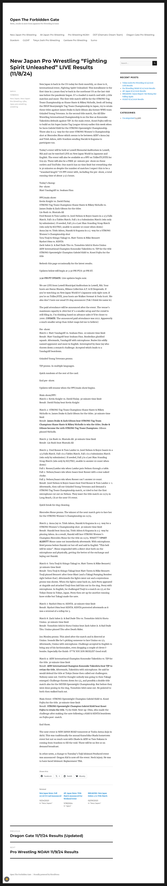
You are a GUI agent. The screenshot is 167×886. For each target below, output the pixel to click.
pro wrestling (20, 104)
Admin (13, 91)
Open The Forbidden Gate (34, 19)
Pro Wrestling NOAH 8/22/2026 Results (138, 88)
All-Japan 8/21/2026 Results (134, 91)
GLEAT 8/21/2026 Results (133, 99)
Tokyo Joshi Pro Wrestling (46, 40)
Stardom (14, 40)
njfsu (24, 101)
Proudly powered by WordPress (46, 874)
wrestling (14, 107)
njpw (12, 104)
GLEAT (26, 40)
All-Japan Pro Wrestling (52, 35)
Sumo (94, 40)
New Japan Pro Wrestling (23, 35)
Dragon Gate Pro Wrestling (140, 35)
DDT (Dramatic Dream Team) (108, 35)
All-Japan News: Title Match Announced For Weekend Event (73, 796)
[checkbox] (6, 879)
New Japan (15, 98)
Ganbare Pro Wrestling (75, 40)
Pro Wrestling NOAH (78, 35)
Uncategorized (128, 118)
